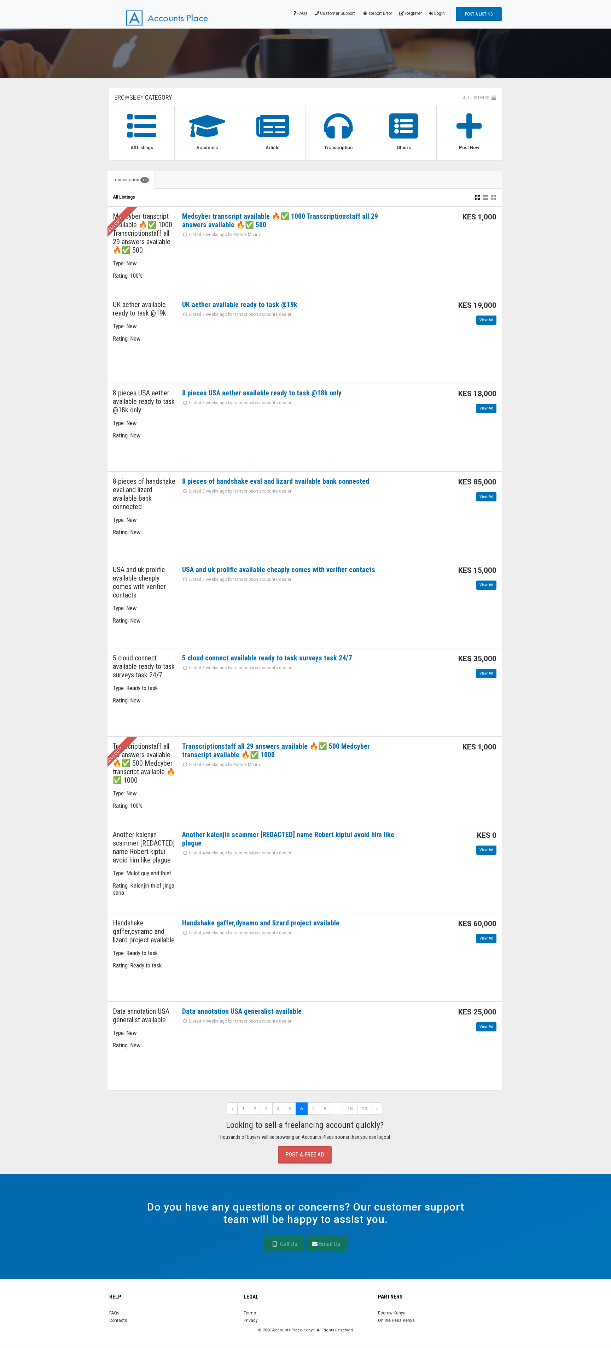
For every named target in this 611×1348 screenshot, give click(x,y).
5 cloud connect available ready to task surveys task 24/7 (267, 658)
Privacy (251, 1320)
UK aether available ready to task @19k (239, 304)
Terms (250, 1313)
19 (364, 1108)
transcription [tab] (130, 179)
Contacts (118, 1320)
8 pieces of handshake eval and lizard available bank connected (275, 481)
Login (439, 13)
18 (350, 1108)
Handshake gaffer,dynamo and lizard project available (260, 923)
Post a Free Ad (304, 1154)
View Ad (486, 320)
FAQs (302, 13)
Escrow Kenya (392, 1313)
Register (413, 13)
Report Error (380, 13)
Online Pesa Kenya (396, 1320)
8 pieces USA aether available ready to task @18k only (262, 393)
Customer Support (337, 13)
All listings (476, 97)
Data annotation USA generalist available (242, 1011)
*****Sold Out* (111, 228)
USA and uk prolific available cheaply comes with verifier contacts (278, 569)
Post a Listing (479, 14)
